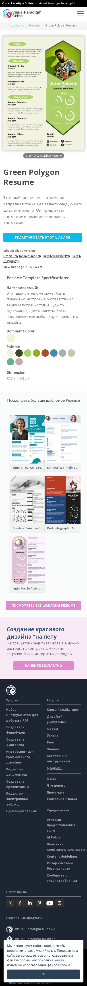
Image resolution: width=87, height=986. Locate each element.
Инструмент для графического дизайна (20, 756)
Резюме (35, 25)
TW (35, 267)
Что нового (56, 785)
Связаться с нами (62, 799)
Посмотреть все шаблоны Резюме (43, 605)
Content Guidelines (62, 856)
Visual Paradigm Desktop (55, 3)
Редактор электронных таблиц (17, 798)
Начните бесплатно (43, 665)
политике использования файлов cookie (38, 965)
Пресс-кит (55, 792)
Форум (52, 729)
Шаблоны (18, 25)
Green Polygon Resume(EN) (22, 256)
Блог (50, 742)
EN (30, 267)
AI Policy (53, 837)
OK (43, 974)
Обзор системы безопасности (29, 983)
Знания (53, 749)
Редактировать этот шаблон (42, 237)
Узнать (53, 735)
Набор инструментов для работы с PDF (22, 714)
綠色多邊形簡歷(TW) (57, 256)
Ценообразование (21, 811)
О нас (51, 778)
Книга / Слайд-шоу (63, 709)
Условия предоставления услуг (61, 825)
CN (40, 267)
